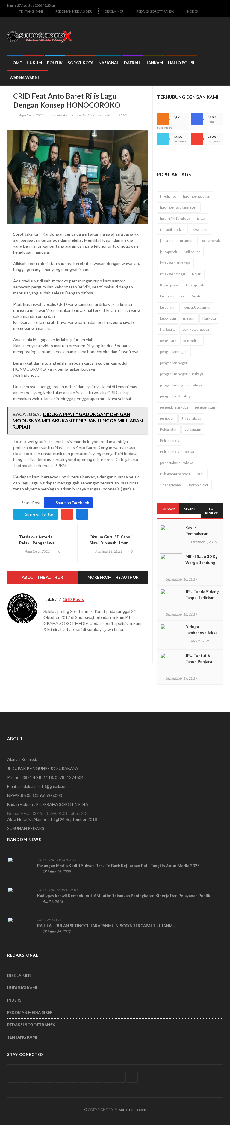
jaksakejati (200, 229)
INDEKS (192, 11)
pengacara (168, 340)
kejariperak (195, 285)
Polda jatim (169, 429)
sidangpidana (170, 485)
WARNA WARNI (24, 77)
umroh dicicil (198, 485)
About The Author (42, 577)
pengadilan (192, 340)
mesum (189, 318)
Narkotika (167, 329)
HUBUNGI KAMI (22, 987)
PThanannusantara (175, 474)
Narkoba (209, 318)
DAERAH (132, 62)
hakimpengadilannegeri (179, 207)
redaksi (62, 115)
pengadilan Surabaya (176, 396)
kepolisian (168, 318)
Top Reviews (212, 510)
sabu (201, 474)
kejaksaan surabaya (175, 263)
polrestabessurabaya (176, 462)
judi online (192, 251)
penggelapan (205, 407)
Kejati (195, 296)
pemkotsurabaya (195, 329)
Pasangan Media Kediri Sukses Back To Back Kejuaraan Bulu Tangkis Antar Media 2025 (118, 865)
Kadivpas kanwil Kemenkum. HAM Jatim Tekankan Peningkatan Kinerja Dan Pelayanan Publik (123, 895)
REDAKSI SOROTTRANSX (155, 11)
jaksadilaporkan (172, 229)
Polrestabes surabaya (177, 451)
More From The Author (113, 577)
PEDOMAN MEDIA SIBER (73, 11)
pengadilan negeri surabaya (181, 374)
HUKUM (34, 62)
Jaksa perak (211, 240)
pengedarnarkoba (174, 407)
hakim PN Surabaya (175, 218)
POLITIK (55, 62)
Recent (190, 508)
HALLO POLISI (181, 62)
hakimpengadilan (196, 196)
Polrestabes (169, 440)
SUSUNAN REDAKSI (26, 828)
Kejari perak (169, 285)
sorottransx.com (132, 1109)
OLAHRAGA (66, 860)
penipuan (167, 418)
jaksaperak (168, 251)
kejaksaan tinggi (172, 274)
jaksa (201, 218)
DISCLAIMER (114, 11)
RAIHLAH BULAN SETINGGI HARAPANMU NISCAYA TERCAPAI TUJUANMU (106, 925)
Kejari (197, 274)
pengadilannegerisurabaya (181, 385)
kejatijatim (168, 307)
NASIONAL (109, 62)
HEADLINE (46, 860)
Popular (168, 508)
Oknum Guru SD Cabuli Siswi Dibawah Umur (111, 540)
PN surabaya (191, 418)
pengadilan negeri (174, 362)
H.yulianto (168, 196)
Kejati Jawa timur (197, 307)
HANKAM (154, 62)
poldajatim (192, 429)
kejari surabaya (172, 296)
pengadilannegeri (174, 351)
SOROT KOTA (80, 62)
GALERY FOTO (49, 920)
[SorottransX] (41, 36)
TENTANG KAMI (31, 11)
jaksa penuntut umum (177, 240)
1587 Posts (73, 599)
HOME (16, 62)
